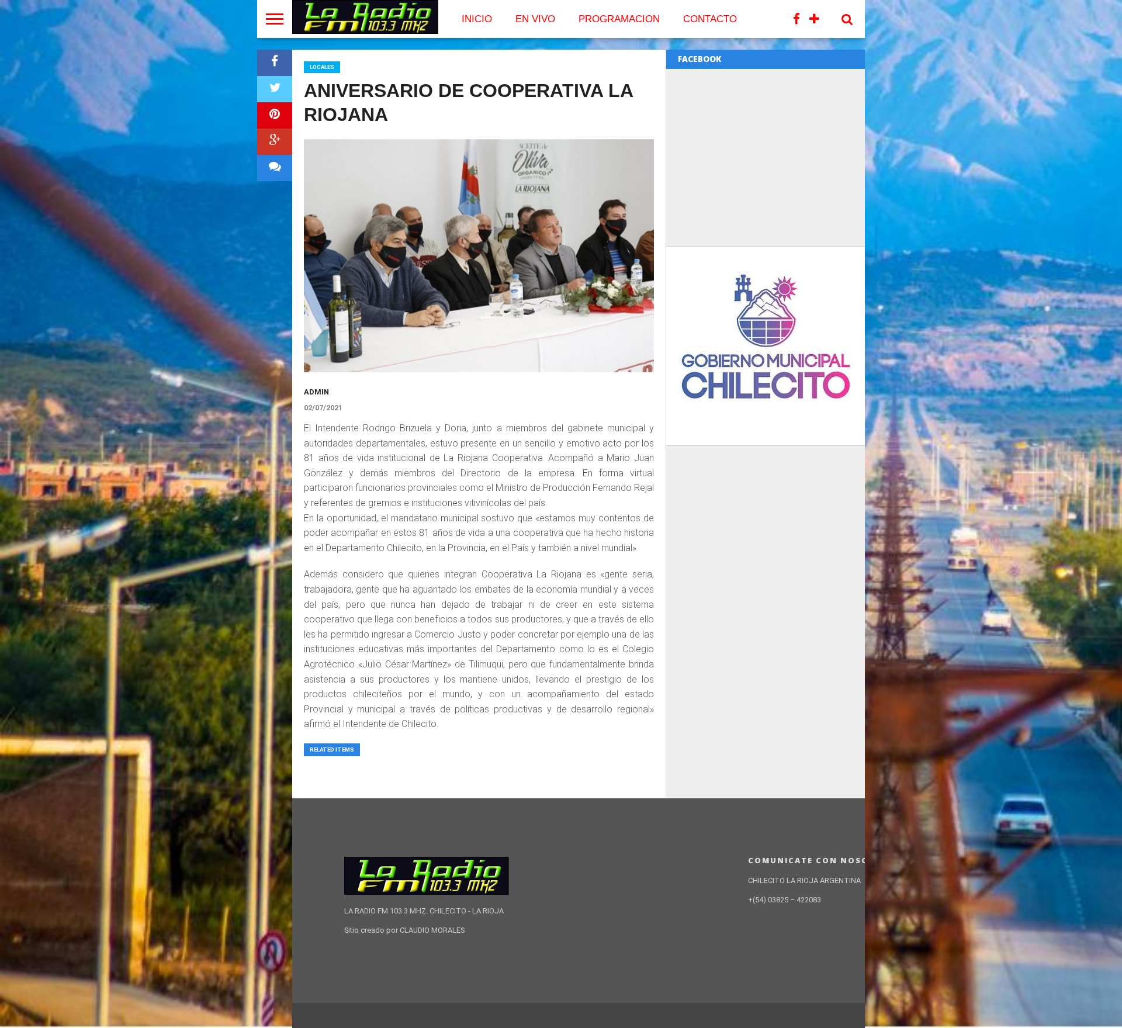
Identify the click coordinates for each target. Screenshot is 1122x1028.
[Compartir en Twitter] (274, 89)
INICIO (477, 19)
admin (316, 391)
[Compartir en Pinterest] (274, 115)
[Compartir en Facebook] (274, 63)
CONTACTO (710, 19)
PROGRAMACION (619, 19)
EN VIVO (535, 19)
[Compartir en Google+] (274, 142)
